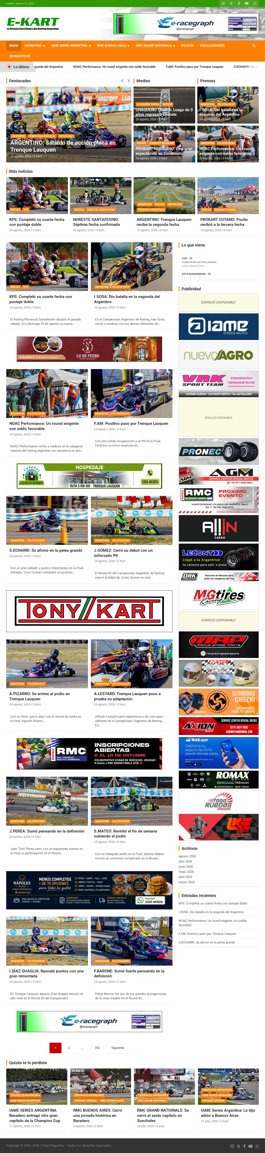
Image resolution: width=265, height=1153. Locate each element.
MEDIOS (167, 104)
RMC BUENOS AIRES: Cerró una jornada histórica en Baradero (97, 1115)
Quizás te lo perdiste (28, 1062)
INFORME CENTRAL (86, 1100)
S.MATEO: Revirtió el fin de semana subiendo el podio (125, 834)
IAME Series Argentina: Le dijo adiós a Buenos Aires (228, 1113)
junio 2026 (186, 866)
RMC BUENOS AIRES (111, 46)
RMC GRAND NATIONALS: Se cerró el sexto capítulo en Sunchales (163, 1115)
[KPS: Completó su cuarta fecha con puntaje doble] (47, 266)
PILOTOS (187, 46)
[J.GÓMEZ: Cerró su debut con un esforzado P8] (131, 520)
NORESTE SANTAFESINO (101, 209)
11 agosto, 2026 (19, 1126)
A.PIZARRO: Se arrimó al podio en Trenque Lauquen (39, 696)
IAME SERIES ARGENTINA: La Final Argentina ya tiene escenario (56, 146)
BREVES (15, 209)
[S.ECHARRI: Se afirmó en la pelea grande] (47, 520)
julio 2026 (185, 861)
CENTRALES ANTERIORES (25, 1095)
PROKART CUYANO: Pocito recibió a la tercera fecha (224, 222)
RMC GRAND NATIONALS (154, 46)
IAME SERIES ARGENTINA (69, 46)
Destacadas (20, 80)
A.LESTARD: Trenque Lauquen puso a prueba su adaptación (127, 696)
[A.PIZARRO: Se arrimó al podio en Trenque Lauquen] (47, 663)
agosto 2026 (187, 856)
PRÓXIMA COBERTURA (151, 209)
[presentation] (122, 81)
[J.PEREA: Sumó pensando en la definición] (47, 801)
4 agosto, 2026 (83, 1126)
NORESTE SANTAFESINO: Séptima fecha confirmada (96, 222)
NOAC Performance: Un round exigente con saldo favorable (53, 67)
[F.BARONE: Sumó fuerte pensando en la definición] (131, 941)
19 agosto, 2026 (147, 230)
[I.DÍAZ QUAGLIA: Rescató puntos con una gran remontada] (47, 941)
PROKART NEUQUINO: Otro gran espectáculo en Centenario (164, 151)
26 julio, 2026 (145, 1126)
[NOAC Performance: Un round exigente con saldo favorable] (47, 393)
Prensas (207, 80)
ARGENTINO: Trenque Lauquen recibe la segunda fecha (164, 222)
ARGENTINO (33, 46)
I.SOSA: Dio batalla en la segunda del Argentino (220, 112)
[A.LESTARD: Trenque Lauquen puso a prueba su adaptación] (131, 663)
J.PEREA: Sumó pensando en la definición (46, 831)
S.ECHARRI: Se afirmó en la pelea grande (200, 67)
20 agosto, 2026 (20, 156)
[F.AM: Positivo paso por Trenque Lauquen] (131, 393)
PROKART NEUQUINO (162, 143)
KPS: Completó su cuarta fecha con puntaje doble (36, 222)
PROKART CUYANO (225, 209)
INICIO (13, 46)
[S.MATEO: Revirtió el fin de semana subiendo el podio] (131, 801)
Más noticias (21, 171)
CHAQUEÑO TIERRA (148, 104)
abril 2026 (185, 877)
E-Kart (38, 156)
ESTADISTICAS (19, 56)
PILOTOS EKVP (226, 104)
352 (97, 1048)
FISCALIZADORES (212, 46)
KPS (25, 209)
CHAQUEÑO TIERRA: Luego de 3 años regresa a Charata (164, 112)
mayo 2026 (186, 872)
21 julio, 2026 (209, 1121)
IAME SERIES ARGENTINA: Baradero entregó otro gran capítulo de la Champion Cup (34, 1115)
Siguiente (117, 1048)
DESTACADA (19, 136)
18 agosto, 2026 (146, 158)
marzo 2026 (187, 882)
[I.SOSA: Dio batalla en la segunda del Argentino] (131, 266)
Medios (143, 80)
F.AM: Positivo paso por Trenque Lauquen (133, 67)
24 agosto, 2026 (209, 119)
